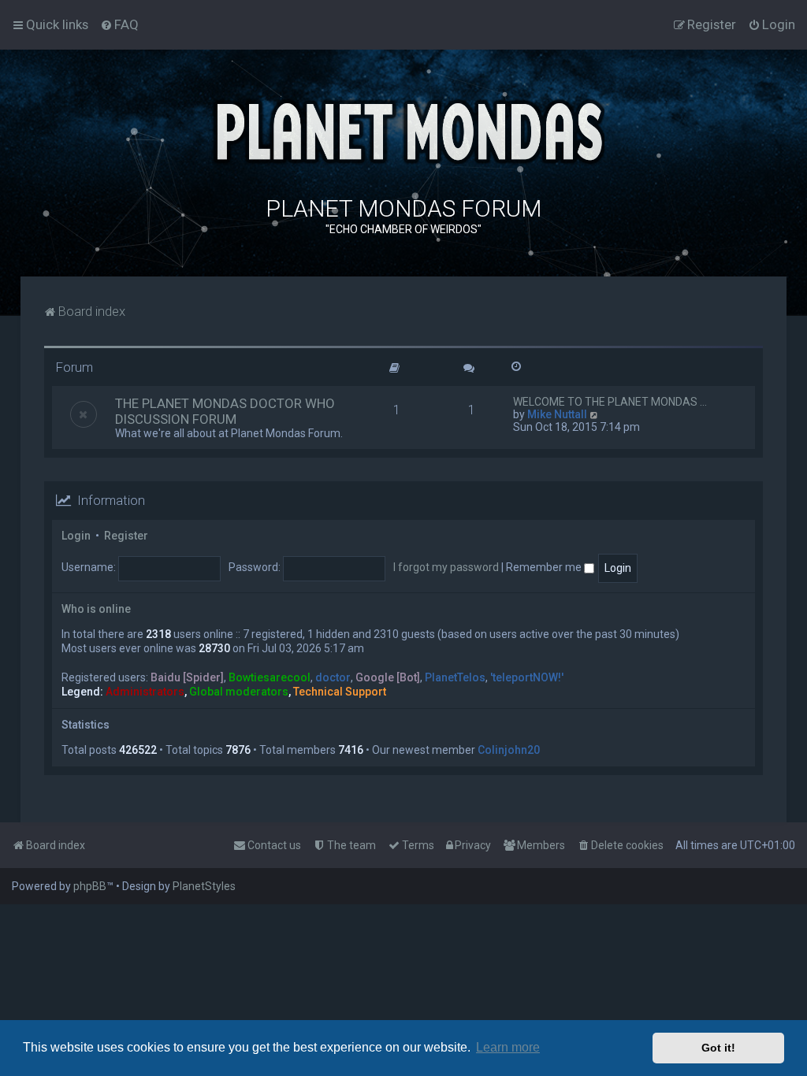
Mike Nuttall (557, 414)
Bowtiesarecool (270, 677)
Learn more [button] (508, 1047)
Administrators (145, 691)
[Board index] (403, 130)
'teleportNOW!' (526, 677)
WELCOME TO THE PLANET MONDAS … (610, 401)
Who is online (96, 609)
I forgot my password (446, 567)
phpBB (89, 886)
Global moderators (238, 691)
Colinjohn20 (509, 750)
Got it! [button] (718, 1047)
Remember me (545, 567)
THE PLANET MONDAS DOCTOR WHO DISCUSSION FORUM (225, 411)
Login (76, 535)
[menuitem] (119, 24)
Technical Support (339, 691)
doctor (333, 677)
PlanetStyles (204, 886)
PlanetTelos (455, 677)
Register (126, 535)
